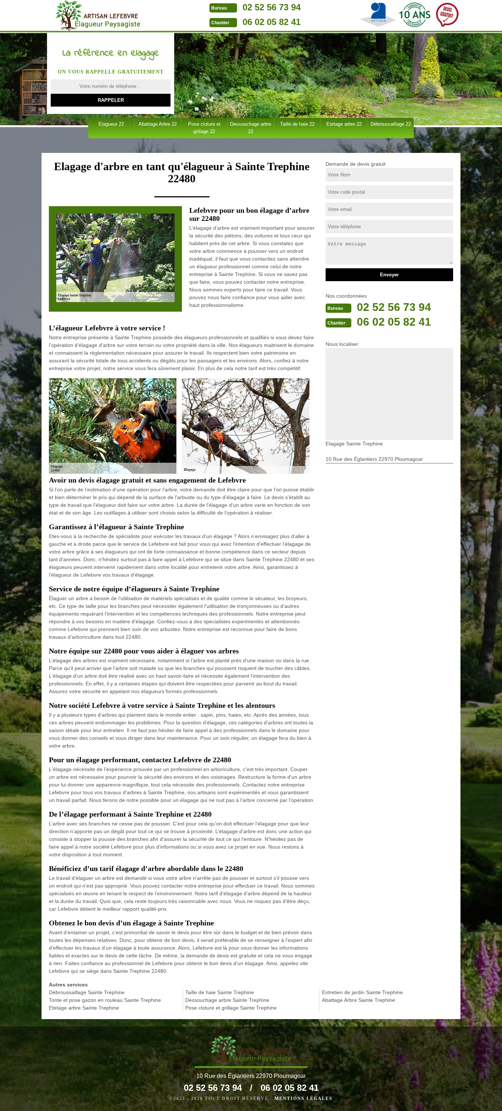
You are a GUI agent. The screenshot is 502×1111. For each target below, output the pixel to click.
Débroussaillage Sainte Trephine (87, 992)
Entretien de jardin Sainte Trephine (362, 992)
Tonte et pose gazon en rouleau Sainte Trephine (105, 1000)
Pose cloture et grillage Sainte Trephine (231, 1008)
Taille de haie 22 (297, 124)
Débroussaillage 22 (390, 124)
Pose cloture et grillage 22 (204, 127)
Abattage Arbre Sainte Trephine (358, 1000)
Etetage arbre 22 (344, 124)
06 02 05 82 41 (272, 22)
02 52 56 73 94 (272, 7)
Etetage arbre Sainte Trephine (84, 1008)
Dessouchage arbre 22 (250, 127)
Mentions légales (304, 1098)
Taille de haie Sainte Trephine (219, 992)
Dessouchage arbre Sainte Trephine (227, 1000)
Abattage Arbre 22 (158, 124)
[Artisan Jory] (98, 16)
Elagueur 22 (111, 124)
